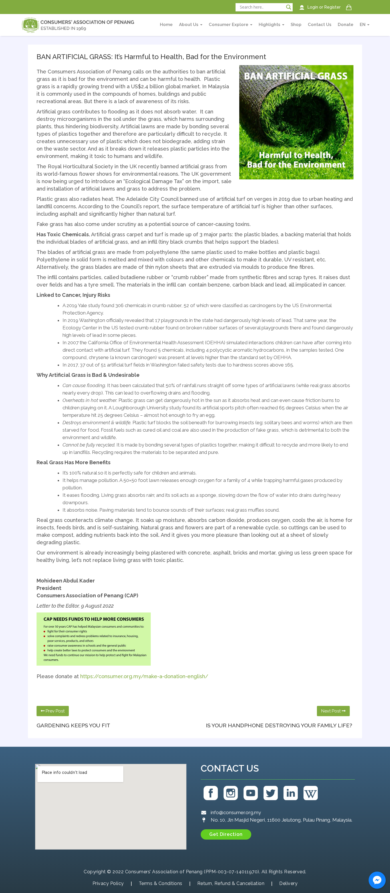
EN (363, 24)
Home (166, 24)
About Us (189, 24)
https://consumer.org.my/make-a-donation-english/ (144, 676)
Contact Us (319, 24)
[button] (226, 834)
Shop (296, 24)
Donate (345, 24)
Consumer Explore (229, 24)
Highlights (270, 24)
